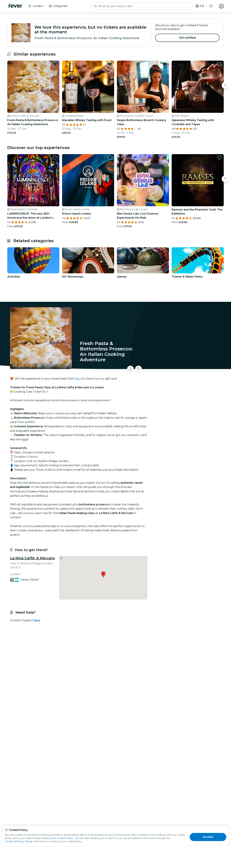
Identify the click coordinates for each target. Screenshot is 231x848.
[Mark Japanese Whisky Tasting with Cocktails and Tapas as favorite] (219, 64)
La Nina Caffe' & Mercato (32, 558)
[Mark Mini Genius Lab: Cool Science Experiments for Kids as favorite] (165, 157)
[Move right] (225, 85)
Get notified (187, 37)
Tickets (186, 367)
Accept (208, 837)
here (78, 378)
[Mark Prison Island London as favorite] (110, 157)
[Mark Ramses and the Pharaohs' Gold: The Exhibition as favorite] (219, 157)
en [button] (202, 6)
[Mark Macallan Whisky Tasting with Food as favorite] (110, 64)
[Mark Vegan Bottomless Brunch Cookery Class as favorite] (165, 64)
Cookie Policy (65, 838)
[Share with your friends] (130, 369)
